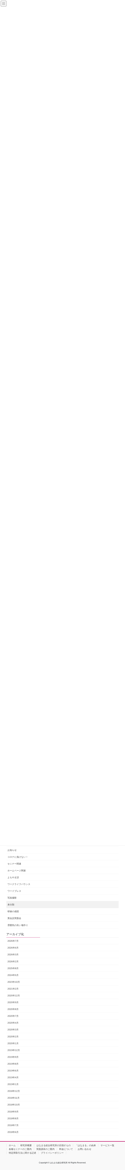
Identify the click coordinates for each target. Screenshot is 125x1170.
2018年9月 (13, 1111)
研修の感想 (13, 911)
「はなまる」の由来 (85, 1145)
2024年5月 (13, 975)
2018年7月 (13, 1125)
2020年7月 (13, 1016)
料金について (66, 1149)
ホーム (12, 1145)
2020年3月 (13, 1029)
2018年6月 (13, 1132)
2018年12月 (13, 1091)
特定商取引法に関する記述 (22, 1153)
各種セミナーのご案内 (20, 1149)
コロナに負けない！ (17, 857)
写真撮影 (12, 897)
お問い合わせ (84, 1149)
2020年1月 (13, 1043)
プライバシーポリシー (52, 1153)
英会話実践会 (14, 918)
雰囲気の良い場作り (17, 925)
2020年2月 (13, 1036)
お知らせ (12, 850)
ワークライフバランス (18, 884)
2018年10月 (13, 1104)
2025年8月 (13, 968)
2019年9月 (13, 1057)
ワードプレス (14, 891)
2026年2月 (13, 961)
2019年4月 (13, 1077)
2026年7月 (13, 941)
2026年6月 (13, 947)
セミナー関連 (14, 863)
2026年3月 (13, 954)
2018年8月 (13, 1118)
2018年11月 (13, 1098)
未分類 (10, 904)
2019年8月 (13, 1064)
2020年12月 (13, 995)
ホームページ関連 (16, 870)
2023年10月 (13, 982)
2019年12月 (13, 1050)
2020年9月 (13, 1002)
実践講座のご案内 (45, 1149)
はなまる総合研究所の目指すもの (53, 1145)
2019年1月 (13, 1084)
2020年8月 (13, 1009)
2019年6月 (13, 1070)
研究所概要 (26, 1145)
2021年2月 (13, 988)
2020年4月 (13, 1022)
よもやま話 (13, 877)
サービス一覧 (107, 1145)
